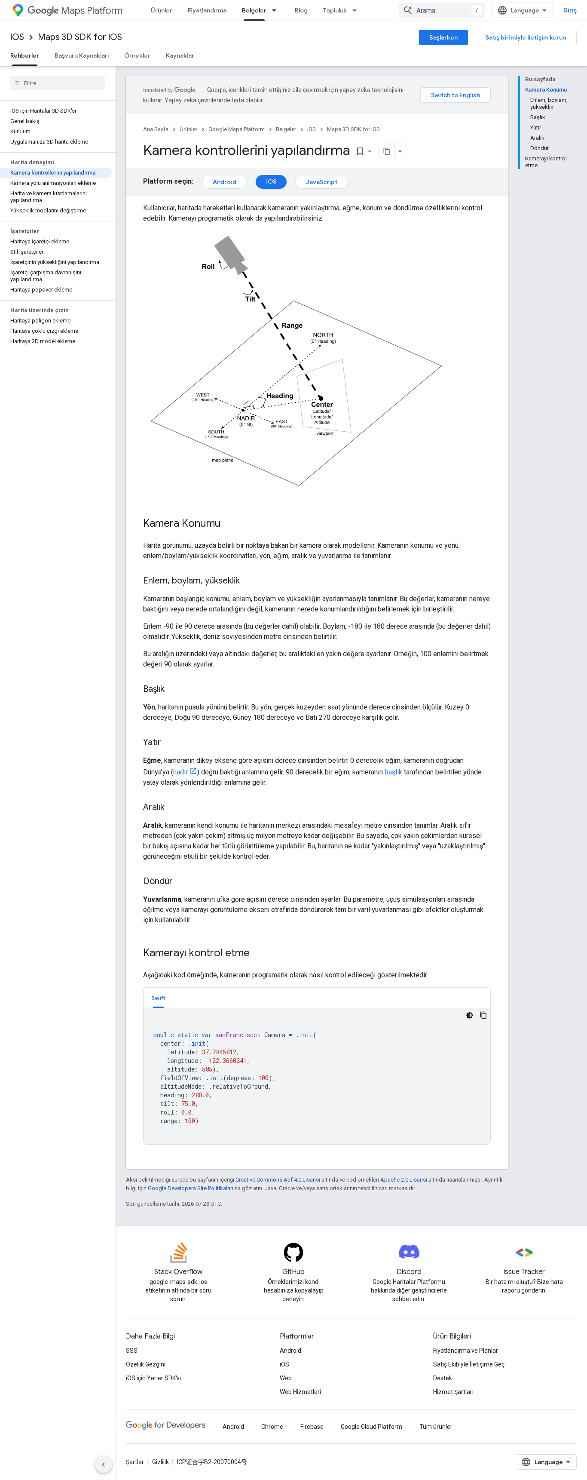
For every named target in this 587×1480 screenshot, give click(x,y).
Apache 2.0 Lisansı (403, 1179)
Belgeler (254, 10)
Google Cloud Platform (371, 1426)
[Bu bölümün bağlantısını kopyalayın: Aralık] (173, 808)
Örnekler (137, 55)
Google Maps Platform (236, 129)
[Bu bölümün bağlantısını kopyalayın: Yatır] (169, 743)
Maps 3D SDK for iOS (80, 37)
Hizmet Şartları (453, 1391)
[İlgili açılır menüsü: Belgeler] (276, 10)
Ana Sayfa (155, 129)
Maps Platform (91, 10)
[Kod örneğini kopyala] (483, 1015)
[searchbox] (57, 83)
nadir (180, 772)
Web (286, 1378)
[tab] (158, 998)
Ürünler (161, 10)
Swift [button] (158, 998)
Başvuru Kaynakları (82, 55)
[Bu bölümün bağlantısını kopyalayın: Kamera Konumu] (229, 524)
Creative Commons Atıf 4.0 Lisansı (277, 1179)
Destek (442, 1378)
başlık (393, 772)
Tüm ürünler (435, 1426)
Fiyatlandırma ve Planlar (465, 1350)
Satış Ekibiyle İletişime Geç (468, 1364)
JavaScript (321, 182)
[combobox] (442, 10)
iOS (17, 37)
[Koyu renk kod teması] (470, 1015)
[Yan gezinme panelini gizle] (103, 1464)
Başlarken (443, 37)
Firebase (312, 1426)
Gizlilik (160, 1462)
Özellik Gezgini (145, 1364)
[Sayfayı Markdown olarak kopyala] (386, 151)
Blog (301, 10)
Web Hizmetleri (300, 1391)
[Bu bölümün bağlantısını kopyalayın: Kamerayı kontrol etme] (258, 954)
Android (224, 182)
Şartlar (135, 1462)
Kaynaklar (180, 55)
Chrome (272, 1426)
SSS (132, 1350)
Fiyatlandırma (207, 10)
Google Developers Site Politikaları (190, 1188)
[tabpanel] (317, 1076)
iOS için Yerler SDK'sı (153, 1378)
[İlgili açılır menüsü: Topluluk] (357, 10)
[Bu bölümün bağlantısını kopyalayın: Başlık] (173, 690)
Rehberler (24, 55)
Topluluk (335, 10)
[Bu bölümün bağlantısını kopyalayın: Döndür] (181, 882)
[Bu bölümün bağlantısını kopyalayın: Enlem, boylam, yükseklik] (248, 581)
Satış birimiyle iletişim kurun (526, 37)
